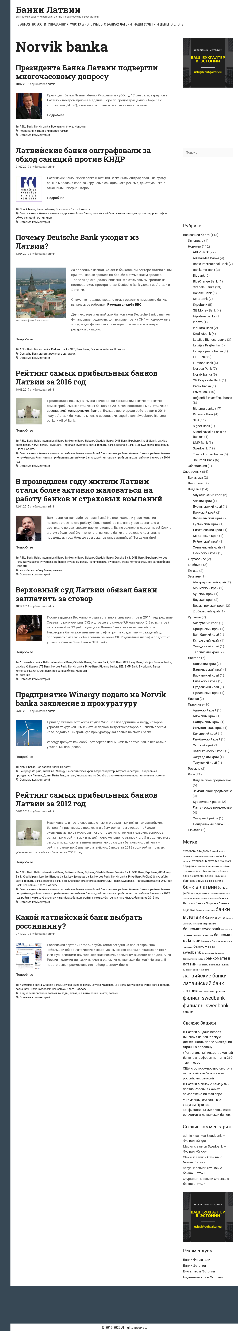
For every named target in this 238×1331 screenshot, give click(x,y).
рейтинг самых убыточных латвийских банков (51, 897)
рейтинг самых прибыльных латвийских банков (63, 457)
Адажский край (204, 710)
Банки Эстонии (194, 1266)
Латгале (194, 658)
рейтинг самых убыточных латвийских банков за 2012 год (121, 897)
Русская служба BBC (124, 304)
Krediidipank (148, 440)
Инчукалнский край (207, 728)
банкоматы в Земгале (194, 959)
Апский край (202, 501)
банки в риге (215, 918)
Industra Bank (203, 328)
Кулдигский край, (206, 640)
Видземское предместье (212, 780)
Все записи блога (62, 126)
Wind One (48, 771)
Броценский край (206, 629)
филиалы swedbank (206, 1006)
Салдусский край (206, 646)
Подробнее (55, 115)
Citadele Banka (104, 440)
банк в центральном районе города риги (210, 893)
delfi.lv (111, 742)
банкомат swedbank (201, 929)
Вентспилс (196, 483)
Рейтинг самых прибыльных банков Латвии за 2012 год (87, 799)
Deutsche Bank (29, 353)
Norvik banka (42, 126)
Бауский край (203, 600)
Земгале (194, 576)
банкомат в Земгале (203, 935)
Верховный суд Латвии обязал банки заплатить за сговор (86, 594)
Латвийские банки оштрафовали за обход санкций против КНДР (83, 154)
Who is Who (79, 24)
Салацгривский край (208, 751)
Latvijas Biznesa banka (157, 662)
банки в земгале (205, 910)
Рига (191, 774)
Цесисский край (205, 553)
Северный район (205, 818)
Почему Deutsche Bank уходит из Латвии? (77, 241)
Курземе (194, 617)
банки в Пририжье (207, 903)
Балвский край (204, 664)
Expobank (134, 440)
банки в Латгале (209, 898)
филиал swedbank (204, 998)
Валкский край (204, 512)
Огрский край (203, 745)
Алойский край (204, 716)
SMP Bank (131, 666)
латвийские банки (79, 213)
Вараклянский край (207, 518)
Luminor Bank (203, 363)
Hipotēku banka (204, 316)
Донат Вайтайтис (54, 775)
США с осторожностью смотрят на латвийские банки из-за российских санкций (207, 1073)
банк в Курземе (203, 871)
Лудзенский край (206, 687)
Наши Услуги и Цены (151, 24)
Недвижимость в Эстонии (203, 1277)
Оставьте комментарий (35, 135)
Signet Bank (201, 426)
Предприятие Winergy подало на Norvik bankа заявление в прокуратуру (91, 699)
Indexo (198, 322)
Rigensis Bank (125, 445)
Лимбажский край (206, 739)
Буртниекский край (207, 507)
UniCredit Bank (42, 670)
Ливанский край (205, 681)
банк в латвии (29, 213)
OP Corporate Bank (207, 380)
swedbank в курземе (203, 856)
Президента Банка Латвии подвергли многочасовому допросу (87, 72)
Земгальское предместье (212, 791)
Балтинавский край (207, 669)
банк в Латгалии (193, 876)
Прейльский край (206, 693)
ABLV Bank (26, 126)
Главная (23, 24)
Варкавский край (206, 675)
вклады (63, 993)
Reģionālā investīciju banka (79, 445)
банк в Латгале (220, 871)
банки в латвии (49, 213)
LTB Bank (44, 666)
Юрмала (194, 830)
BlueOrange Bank (205, 281)
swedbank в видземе (197, 851)
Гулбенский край (205, 524)
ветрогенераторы (127, 771)
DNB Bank (121, 440)
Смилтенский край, (207, 547)
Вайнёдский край (206, 635)
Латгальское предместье (212, 807)
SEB (72, 349)
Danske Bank (123, 557)
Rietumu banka (46, 209)
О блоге (177, 24)
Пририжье (196, 704)
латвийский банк (104, 213)
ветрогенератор (104, 771)
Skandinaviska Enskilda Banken (87, 880)
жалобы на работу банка (36, 570)
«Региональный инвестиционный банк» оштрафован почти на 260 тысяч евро (208, 1057)
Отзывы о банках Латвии (111, 24)
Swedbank (82, 349)
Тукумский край (205, 763)
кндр (63, 213)
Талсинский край (206, 652)
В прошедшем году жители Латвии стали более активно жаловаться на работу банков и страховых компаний (89, 489)
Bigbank (89, 440)
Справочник (58, 24)
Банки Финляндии (196, 1260)
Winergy (60, 771)
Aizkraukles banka (31, 662)
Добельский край (206, 611)
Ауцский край (203, 594)
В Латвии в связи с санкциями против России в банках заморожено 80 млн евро (206, 1089)
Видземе (194, 489)
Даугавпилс (197, 559)
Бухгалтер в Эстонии (199, 1271)
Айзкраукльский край (209, 582)
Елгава (193, 571)
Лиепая (193, 699)
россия (220, 991)
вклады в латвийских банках (89, 993)
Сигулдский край (206, 757)
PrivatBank (55, 445)
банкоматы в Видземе (213, 953)
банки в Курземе (191, 898)
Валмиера (195, 478)
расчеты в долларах (62, 353)
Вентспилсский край (79, 771)
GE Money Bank (132, 662)
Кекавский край (205, 734)
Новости (39, 24)
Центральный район (208, 824)
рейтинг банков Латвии (133, 453)
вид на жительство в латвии (38, 993)
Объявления (197, 466)
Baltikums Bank (73, 440)
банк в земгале (214, 880)
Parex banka (151, 984)
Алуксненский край (207, 495)
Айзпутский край (205, 623)
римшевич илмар (56, 130)
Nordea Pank (59, 666)
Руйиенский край (205, 541)
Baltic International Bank (48, 440)
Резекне (194, 769)
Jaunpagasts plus (30, 771)
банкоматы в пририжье (208, 965)
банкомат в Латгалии (210, 941)
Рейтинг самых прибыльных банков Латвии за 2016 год (87, 377)
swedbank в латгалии (205, 861)
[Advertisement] (210, 114)
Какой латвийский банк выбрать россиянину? (79, 921)
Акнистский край (205, 588)
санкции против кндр (140, 213)
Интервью (195, 241)
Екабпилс (195, 565)
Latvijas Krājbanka (27, 666)
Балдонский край (206, 722)
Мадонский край (205, 536)
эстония (25, 675)
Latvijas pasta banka (80, 876)
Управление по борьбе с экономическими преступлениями (115, 775)
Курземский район (207, 802)
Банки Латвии (48, 9)
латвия (39, 130)
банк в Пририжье (215, 876)
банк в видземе (193, 880)
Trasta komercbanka (134, 561)
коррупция (27, 130)
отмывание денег (207, 992)
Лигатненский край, (207, 530)
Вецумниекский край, (209, 606)
